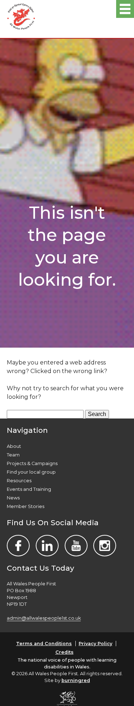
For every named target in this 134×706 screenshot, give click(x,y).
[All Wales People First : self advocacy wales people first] (21, 15)
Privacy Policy (95, 643)
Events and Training (29, 489)
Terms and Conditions (44, 643)
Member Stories (25, 506)
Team (13, 455)
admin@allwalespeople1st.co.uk (44, 618)
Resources (19, 480)
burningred (75, 680)
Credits (64, 652)
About (14, 446)
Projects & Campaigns (32, 463)
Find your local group (31, 472)
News (13, 498)
